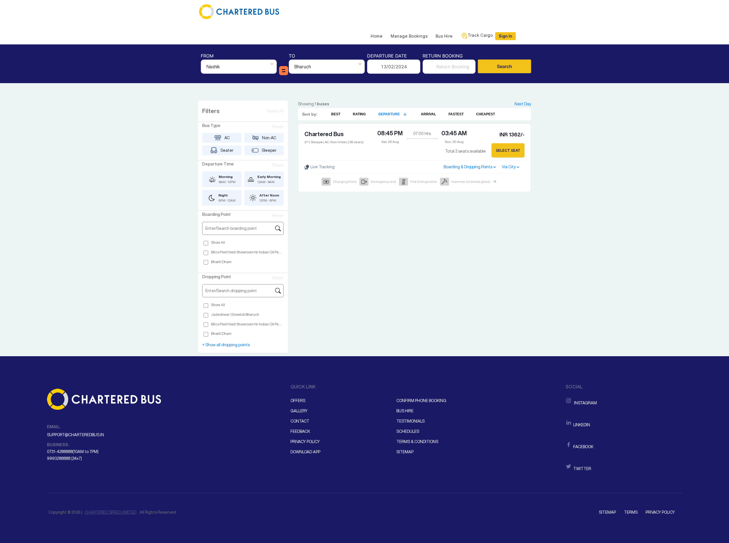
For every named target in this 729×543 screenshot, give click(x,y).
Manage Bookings (409, 36)
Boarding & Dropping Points (468, 167)
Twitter (581, 469)
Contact (299, 421)
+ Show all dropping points (226, 345)
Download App (305, 452)
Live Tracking (322, 167)
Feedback (300, 431)
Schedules (407, 431)
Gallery (299, 411)
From (207, 56)
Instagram (584, 403)
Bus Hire (444, 36)
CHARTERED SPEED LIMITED (110, 512)
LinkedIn (581, 425)
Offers (297, 401)
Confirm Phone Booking (421, 401)
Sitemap (404, 452)
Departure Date (387, 56)
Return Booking (443, 56)
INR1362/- (512, 134)
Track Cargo (480, 35)
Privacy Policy (305, 442)
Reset (278, 127)
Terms (631, 512)
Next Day (523, 104)
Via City (509, 167)
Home (377, 36)
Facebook (582, 447)
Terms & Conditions (417, 442)
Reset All (275, 111)
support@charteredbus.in (75, 435)
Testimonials (410, 421)
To (292, 56)
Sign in (505, 36)
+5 (494, 181)
